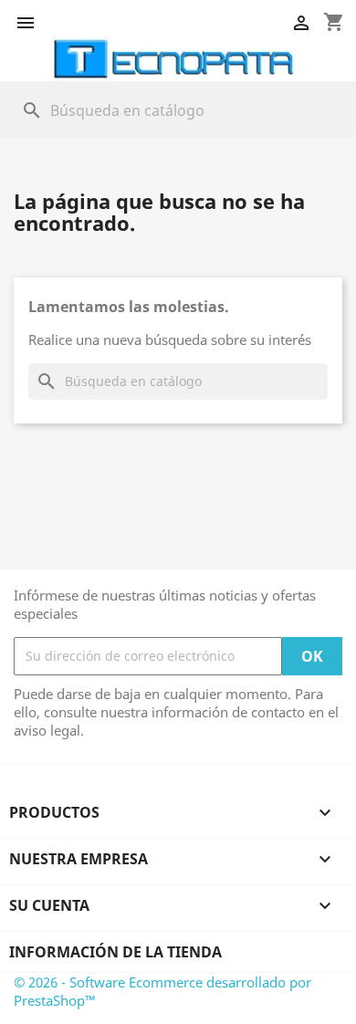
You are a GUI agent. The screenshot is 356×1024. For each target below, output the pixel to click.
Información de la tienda (115, 952)
